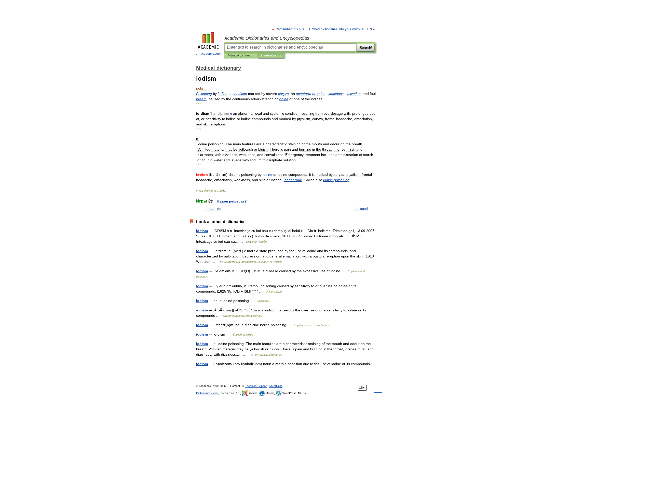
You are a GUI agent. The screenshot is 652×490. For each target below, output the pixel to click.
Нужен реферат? (232, 201)
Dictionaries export (207, 393)
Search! (366, 48)
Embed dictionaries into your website (336, 29)
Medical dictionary (240, 55)
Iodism (202, 251)
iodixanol (361, 209)
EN (369, 29)
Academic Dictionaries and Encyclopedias (266, 38)
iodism (202, 231)
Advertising (275, 385)
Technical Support (256, 385)
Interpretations (271, 55)
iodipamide (212, 209)
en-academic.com (208, 53)
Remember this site (290, 29)
